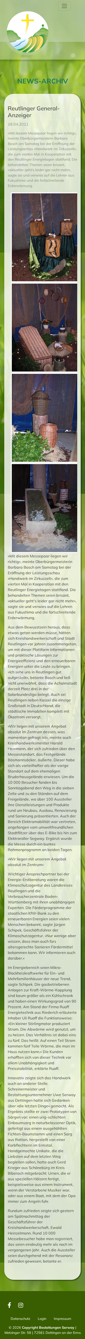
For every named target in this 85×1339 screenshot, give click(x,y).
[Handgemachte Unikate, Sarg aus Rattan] (45, 327)
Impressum (62, 1319)
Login (42, 1319)
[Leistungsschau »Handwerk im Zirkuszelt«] (45, 237)
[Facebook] (9, 1305)
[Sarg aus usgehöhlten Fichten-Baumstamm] (45, 508)
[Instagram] (20, 1305)
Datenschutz (20, 1319)
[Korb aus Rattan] (45, 418)
